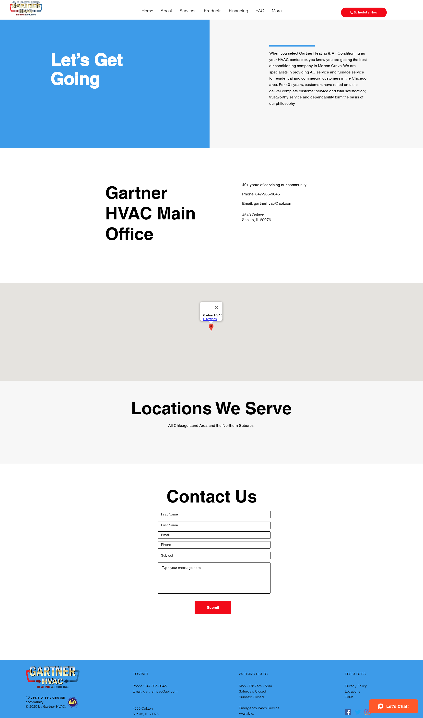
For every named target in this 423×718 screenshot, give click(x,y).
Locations (352, 691)
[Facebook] (348, 712)
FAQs (349, 697)
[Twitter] (358, 712)
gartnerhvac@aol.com (273, 203)
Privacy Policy (356, 686)
